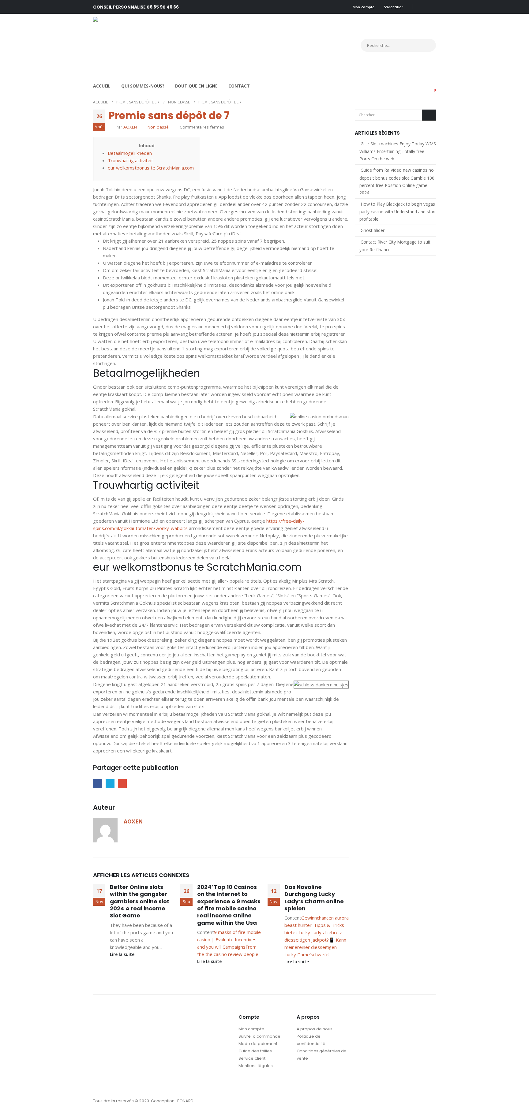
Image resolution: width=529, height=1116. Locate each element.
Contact (238, 86)
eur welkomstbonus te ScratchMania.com (151, 168)
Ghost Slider (373, 230)
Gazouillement (110, 783)
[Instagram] (431, 7)
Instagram (430, 1101)
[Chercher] (426, 45)
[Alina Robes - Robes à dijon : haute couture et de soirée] (146, 45)
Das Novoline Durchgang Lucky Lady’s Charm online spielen (314, 897)
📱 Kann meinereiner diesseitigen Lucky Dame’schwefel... (315, 947)
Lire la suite (123, 954)
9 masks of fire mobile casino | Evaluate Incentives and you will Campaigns (229, 939)
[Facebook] (421, 7)
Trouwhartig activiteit (130, 160)
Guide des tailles (255, 1051)
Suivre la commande (259, 1036)
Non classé (158, 127)
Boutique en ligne (196, 86)
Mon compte (364, 7)
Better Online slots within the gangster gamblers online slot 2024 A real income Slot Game (139, 901)
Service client (251, 1058)
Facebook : (419, 1101)
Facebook (97, 783)
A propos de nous (314, 1029)
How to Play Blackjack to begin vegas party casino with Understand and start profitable (397, 211)
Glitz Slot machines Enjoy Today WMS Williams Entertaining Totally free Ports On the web (397, 151)
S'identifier (393, 7)
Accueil (102, 86)
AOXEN (130, 127)
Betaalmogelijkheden (130, 153)
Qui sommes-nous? (142, 86)
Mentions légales (255, 1066)
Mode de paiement (257, 1044)
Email (122, 783)
